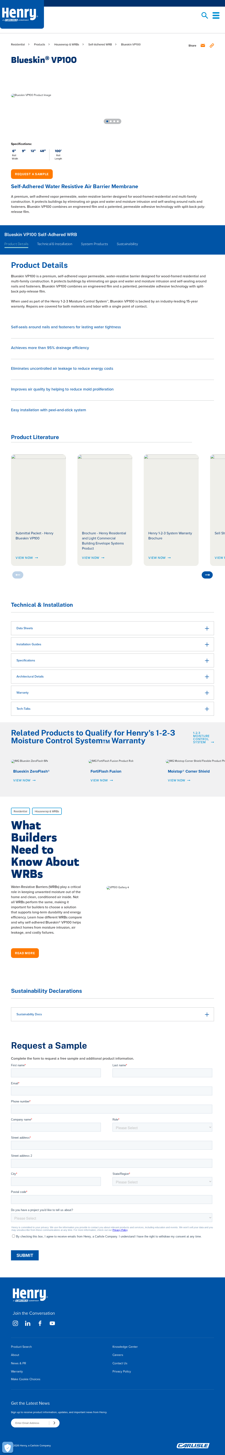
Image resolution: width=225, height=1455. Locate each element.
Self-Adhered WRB (100, 44)
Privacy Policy (121, 1371)
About (15, 1355)
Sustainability (127, 244)
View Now (24, 557)
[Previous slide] (18, 574)
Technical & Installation (54, 244)
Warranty (17, 1371)
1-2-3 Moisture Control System (201, 737)
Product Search (21, 1346)
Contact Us (119, 1363)
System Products (94, 244)
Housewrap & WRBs (66, 44)
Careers (117, 1355)
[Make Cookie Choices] (7, 1447)
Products (39, 44)
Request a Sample (32, 174)
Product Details (16, 244)
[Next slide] (207, 574)
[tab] (107, 121)
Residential (18, 44)
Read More (25, 953)
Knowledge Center (125, 1346)
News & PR (18, 1363)
